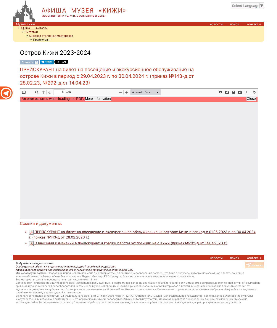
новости (216, 24)
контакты (253, 24)
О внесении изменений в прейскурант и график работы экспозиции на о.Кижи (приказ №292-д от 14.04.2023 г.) (130, 243)
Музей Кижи (25, 24)
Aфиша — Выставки (34, 28)
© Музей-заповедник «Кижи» (34, 263)
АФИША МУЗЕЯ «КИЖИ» (84, 10)
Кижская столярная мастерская (51, 35)
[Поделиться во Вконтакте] (29, 62)
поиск (234, 24)
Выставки (31, 32)
